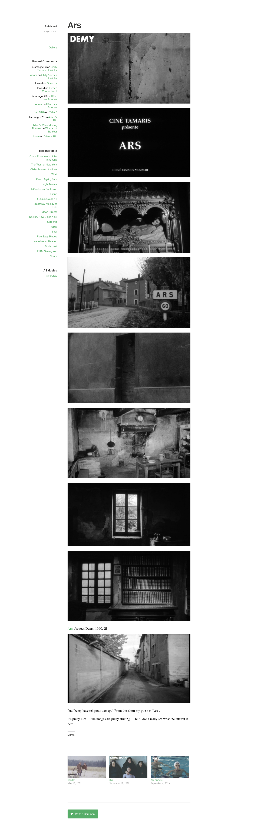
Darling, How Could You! (43, 216)
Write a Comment (85, 813)
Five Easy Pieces (47, 236)
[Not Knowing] (170, 767)
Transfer (71, 779)
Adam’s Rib (50, 136)
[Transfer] (87, 767)
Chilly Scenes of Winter (47, 68)
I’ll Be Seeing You (47, 251)
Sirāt (54, 231)
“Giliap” (53, 112)
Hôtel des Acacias (50, 98)
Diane (53, 194)
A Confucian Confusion (44, 189)
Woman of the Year (51, 130)
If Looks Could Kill (47, 198)
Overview (51, 275)
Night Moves (49, 184)
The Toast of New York (44, 164)
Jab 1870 (39, 112)
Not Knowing (157, 779)
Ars (70, 628)
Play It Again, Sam (46, 179)
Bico (111, 779)
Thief (54, 174)
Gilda (54, 226)
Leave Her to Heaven (45, 241)
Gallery (53, 47)
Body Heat (51, 246)
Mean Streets (49, 211)
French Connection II (49, 90)
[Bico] (128, 767)
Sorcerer (52, 83)
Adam (33, 75)
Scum (53, 256)
